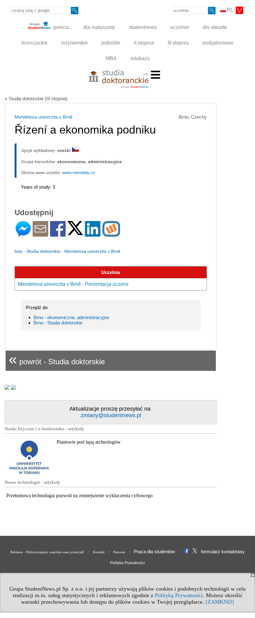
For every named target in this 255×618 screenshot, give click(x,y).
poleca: (61, 27)
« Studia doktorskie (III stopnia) (36, 98)
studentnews (143, 27)
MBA (111, 58)
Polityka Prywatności (127, 563)
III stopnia (178, 42)
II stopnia (144, 42)
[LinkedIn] (92, 234)
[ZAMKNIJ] (220, 602)
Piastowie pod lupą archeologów (89, 442)
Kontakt (98, 552)
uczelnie (179, 27)
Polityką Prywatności (179, 595)
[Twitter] (75, 232)
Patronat (119, 552)
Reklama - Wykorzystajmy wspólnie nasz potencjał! (47, 552)
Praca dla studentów (154, 551)
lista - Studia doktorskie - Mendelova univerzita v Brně (67, 251)
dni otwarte (215, 27)
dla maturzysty (99, 27)
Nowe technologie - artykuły (32, 482)
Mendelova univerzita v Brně (43, 117)
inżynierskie (74, 42)
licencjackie (34, 42)
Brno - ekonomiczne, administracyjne (71, 317)
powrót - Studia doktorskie (57, 359)
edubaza (140, 58)
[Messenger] (23, 234)
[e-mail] (40, 234)
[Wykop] (111, 234)
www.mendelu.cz (78, 172)
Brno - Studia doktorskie (58, 322)
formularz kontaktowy (223, 551)
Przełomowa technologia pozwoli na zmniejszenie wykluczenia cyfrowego (79, 495)
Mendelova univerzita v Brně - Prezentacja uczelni (73, 284)
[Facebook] (58, 234)
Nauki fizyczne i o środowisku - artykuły (44, 428)
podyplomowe (218, 42)
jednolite (110, 42)
